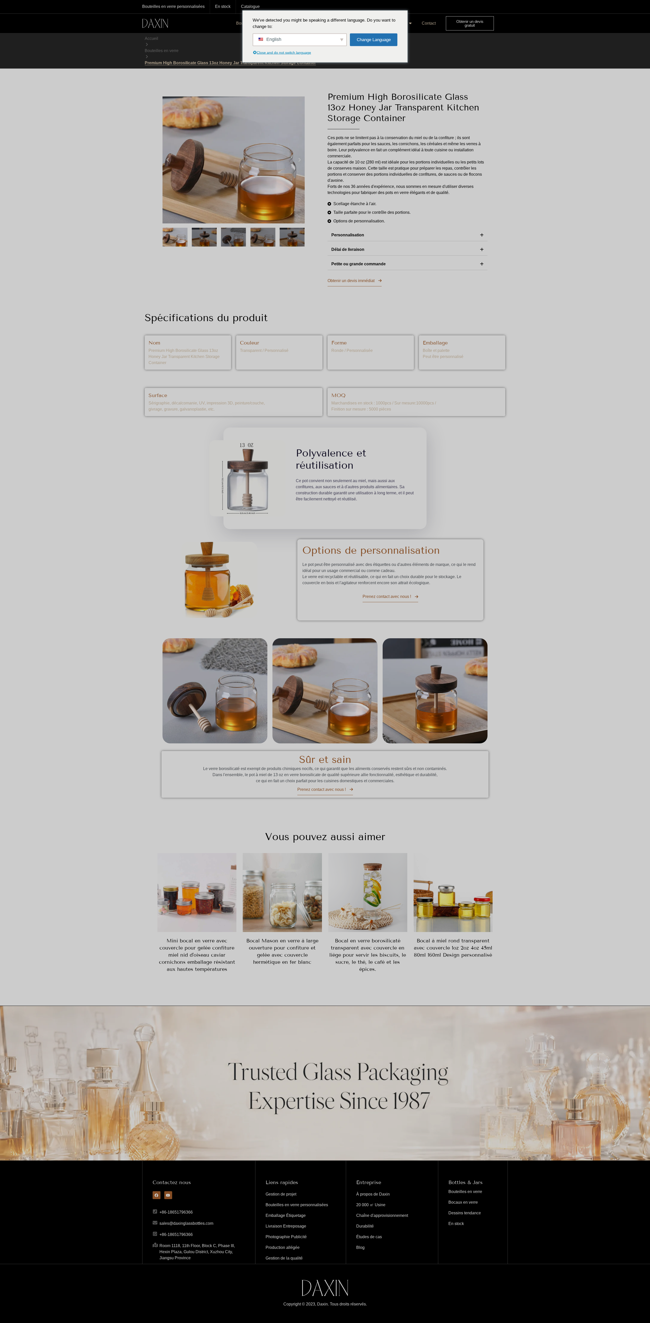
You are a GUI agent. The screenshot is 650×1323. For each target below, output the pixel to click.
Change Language (374, 39)
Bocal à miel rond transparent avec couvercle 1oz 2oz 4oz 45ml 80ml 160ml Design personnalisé (453, 948)
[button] (167, 159)
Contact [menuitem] (429, 23)
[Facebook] (156, 1195)
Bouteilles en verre (161, 50)
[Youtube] (168, 1195)
